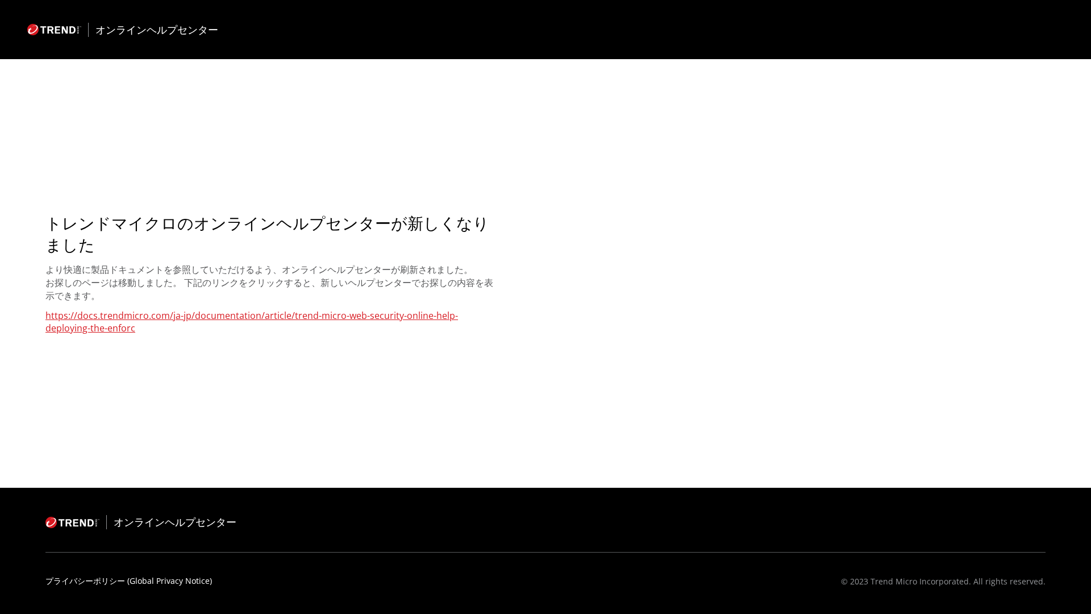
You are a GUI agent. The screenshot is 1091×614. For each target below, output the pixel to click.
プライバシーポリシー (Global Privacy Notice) (128, 580)
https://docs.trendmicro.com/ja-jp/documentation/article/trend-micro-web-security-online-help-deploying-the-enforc (251, 321)
